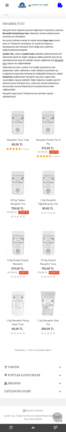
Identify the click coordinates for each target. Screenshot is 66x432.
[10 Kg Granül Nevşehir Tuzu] (48, 243)
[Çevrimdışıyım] (57, 417)
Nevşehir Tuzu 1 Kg (18, 139)
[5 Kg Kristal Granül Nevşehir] (17, 243)
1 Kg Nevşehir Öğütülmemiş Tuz (48, 202)
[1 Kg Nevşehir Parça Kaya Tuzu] (17, 303)
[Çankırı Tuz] (33, 5)
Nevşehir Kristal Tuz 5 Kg (48, 141)
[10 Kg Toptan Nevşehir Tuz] (17, 183)
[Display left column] (11, 428)
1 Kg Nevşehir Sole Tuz (48, 322)
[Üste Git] (33, 428)
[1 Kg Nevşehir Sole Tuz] (48, 303)
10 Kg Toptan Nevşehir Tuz (17, 202)
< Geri (5, 15)
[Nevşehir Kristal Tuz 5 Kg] (48, 122)
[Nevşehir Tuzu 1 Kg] (17, 122)
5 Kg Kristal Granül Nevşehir (17, 262)
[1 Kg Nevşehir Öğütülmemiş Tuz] (48, 183)
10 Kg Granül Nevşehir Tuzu (48, 262)
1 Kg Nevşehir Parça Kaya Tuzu (17, 322)
